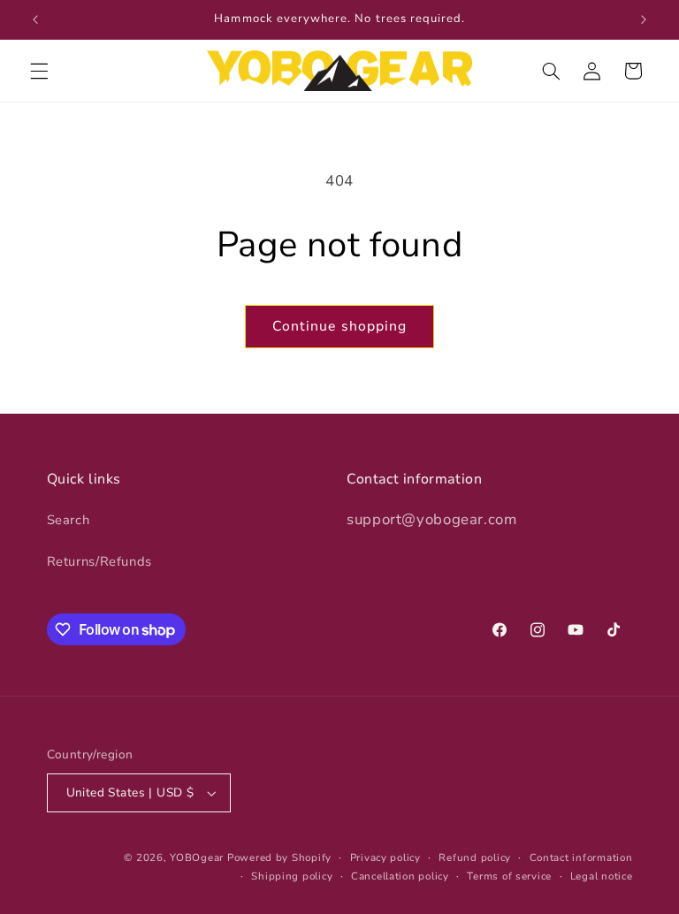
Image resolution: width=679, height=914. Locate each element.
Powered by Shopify (279, 857)
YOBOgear (197, 857)
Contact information (581, 857)
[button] (39, 70)
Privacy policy (385, 857)
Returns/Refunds (99, 561)
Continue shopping (339, 326)
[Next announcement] (643, 19)
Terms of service (509, 876)
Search (68, 520)
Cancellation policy (400, 876)
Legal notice (601, 876)
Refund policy (475, 857)
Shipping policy (291, 876)
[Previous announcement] (35, 19)
